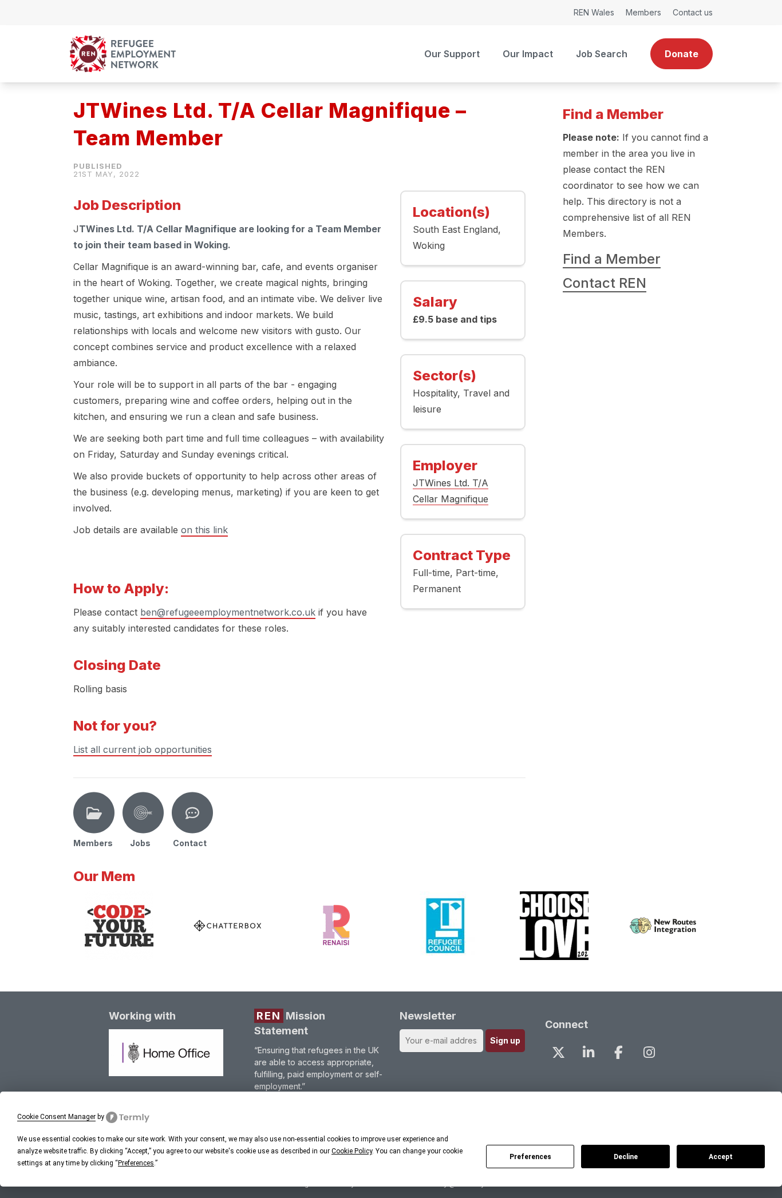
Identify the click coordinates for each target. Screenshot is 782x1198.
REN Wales (594, 12)
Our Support (452, 53)
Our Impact (528, 53)
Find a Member (612, 259)
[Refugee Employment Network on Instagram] (648, 1052)
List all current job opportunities (142, 749)
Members (643, 12)
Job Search (601, 53)
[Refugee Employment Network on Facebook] (619, 1052)
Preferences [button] (136, 1163)
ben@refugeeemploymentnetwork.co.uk (227, 612)
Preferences (530, 1157)
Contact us (693, 12)
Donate (681, 53)
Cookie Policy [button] (351, 1151)
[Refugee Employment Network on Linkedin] (588, 1052)
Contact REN (604, 283)
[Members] (93, 813)
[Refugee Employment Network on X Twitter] (558, 1052)
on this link (204, 529)
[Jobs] (143, 813)
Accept (721, 1157)
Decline (626, 1157)
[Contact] (192, 813)
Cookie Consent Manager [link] (56, 1117)
